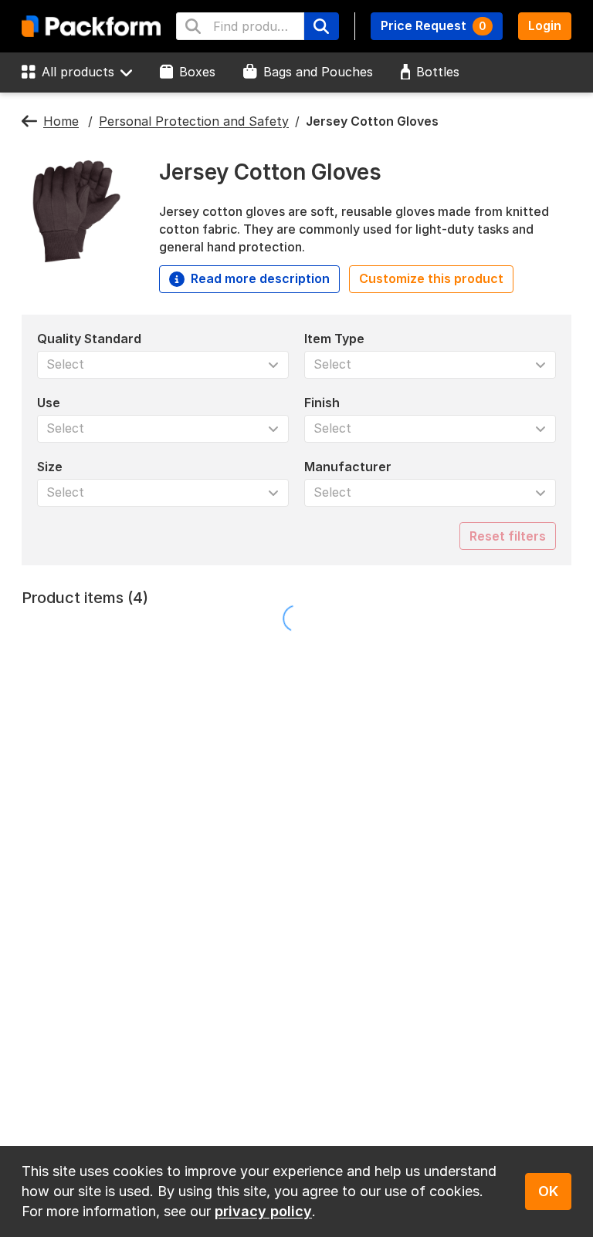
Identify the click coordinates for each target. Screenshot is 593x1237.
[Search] (321, 26)
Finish (322, 402)
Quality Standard (89, 338)
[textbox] (254, 26)
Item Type (334, 338)
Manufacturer (347, 466)
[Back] (29, 121)
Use (48, 402)
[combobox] (240, 26)
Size (50, 466)
